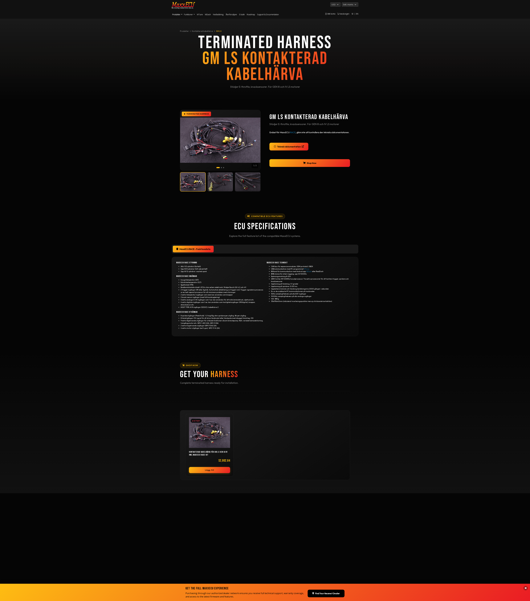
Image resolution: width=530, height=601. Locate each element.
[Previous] (185, 140)
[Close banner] (525, 588)
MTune (200, 14)
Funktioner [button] (188, 14)
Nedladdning (218, 14)
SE (352, 13)
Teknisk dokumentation (289, 146)
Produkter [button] (176, 14)
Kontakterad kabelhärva (202, 31)
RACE (293, 132)
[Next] (255, 140)
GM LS (219, 31)
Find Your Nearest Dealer (327, 593)
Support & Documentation (268, 14)
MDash (208, 14)
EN (357, 13)
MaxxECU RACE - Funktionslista (194, 249)
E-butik (242, 14)
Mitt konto (331, 13)
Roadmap (251, 14)
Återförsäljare (231, 14)
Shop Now (311, 163)
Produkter (184, 31)
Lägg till (209, 470)
